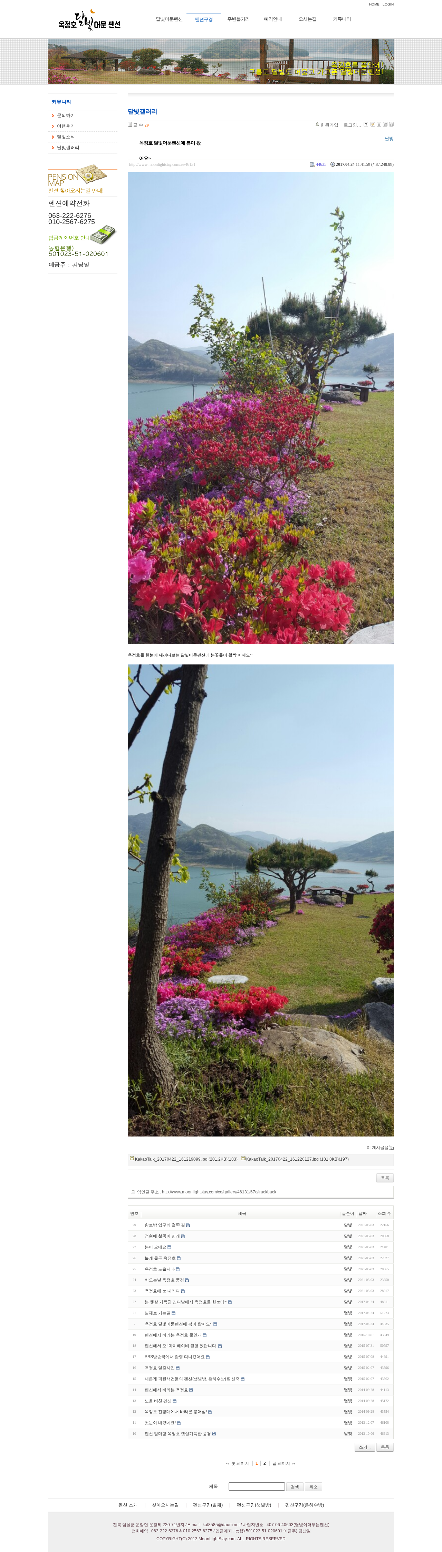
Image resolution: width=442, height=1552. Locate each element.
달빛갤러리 (68, 147)
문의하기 (66, 115)
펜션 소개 (128, 1505)
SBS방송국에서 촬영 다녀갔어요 (175, 1356)
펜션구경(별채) (208, 1505)
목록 (385, 1177)
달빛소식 (66, 136)
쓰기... (365, 1447)
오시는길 (307, 19)
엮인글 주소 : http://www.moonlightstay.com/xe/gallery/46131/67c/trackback (206, 1192)
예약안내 (273, 19)
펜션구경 (204, 19)
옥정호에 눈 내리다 (162, 1291)
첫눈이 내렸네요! (160, 1422)
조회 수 (384, 1213)
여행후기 (66, 126)
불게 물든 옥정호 (160, 1258)
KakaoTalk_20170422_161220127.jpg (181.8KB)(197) (297, 1159)
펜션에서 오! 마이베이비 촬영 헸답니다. (181, 1345)
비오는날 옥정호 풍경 (164, 1280)
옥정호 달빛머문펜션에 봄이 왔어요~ (170, 150)
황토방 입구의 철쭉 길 (165, 1225)
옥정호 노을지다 (160, 1268)
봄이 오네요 (155, 1247)
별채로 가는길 (158, 1313)
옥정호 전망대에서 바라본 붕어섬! (176, 1411)
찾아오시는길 (165, 1505)
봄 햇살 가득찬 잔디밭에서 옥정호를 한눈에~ (186, 1302)
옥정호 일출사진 (160, 1367)
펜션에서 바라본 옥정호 (166, 1390)
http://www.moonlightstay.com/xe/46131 (162, 164)
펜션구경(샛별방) (254, 1505)
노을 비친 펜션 (158, 1400)
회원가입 (329, 125)
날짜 (362, 1213)
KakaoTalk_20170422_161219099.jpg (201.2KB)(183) (186, 1159)
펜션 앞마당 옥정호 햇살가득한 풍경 (178, 1433)
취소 (313, 1486)
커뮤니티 (342, 19)
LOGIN (388, 4)
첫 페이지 (240, 1463)
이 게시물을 (377, 1147)
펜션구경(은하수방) (304, 1505)
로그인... (352, 125)
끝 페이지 (281, 1463)
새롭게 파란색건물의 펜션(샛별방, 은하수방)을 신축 (192, 1378)
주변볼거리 (238, 19)
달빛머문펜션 (169, 19)
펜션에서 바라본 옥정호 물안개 (173, 1334)
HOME (374, 4)
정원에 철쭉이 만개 (162, 1236)
